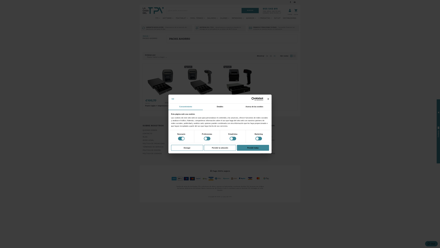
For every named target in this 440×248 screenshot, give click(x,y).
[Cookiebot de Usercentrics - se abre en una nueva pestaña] (253, 99)
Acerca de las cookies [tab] (254, 107)
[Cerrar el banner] (268, 99)
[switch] (207, 138)
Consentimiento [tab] (185, 107)
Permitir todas (253, 148)
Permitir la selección (220, 148)
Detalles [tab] (220, 107)
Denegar (187, 148)
